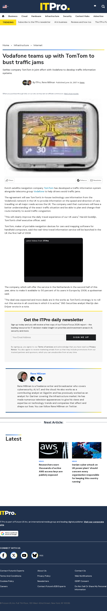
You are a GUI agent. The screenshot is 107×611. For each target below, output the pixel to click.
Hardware (36, 16)
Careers (4, 586)
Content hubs (82, 16)
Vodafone (39, 191)
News (82, 82)
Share (11, 180)
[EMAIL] (40, 379)
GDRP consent (82, 581)
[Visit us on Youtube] (24, 555)
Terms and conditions (10, 576)
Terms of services (46, 347)
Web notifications (83, 576)
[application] (53, 260)
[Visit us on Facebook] (3, 555)
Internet (38, 45)
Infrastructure (52, 16)
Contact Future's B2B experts (51, 586)
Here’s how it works (71, 94)
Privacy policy (43, 576)
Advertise (98, 16)
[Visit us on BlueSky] (33, 555)
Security (67, 16)
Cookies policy (7, 581)
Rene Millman (48, 82)
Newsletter (97, 180)
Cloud (24, 16)
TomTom (48, 188)
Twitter (73, 406)
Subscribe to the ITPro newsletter (34, 22)
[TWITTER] (33, 379)
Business (12, 16)
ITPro (38, 82)
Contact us (80, 570)
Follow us (83, 180)
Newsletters (43, 581)
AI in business (60, 22)
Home (6, 45)
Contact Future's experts (12, 570)
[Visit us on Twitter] (13, 555)
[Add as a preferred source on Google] (9, 533)
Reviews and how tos (81, 22)
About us (41, 570)
